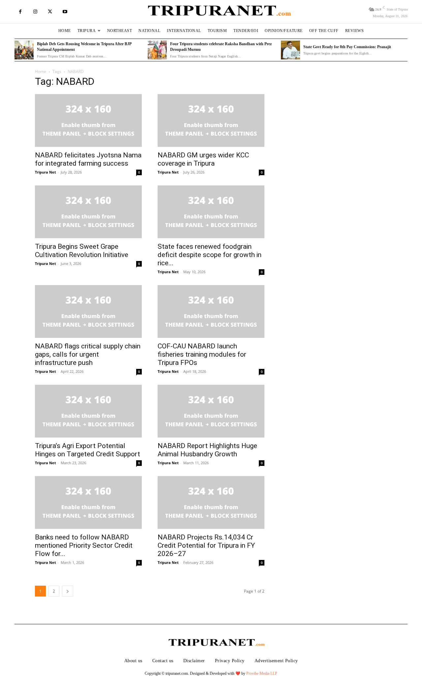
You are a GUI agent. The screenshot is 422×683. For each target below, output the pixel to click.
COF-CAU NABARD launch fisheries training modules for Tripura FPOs (202, 354)
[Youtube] (65, 11)
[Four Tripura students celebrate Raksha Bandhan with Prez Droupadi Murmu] (157, 50)
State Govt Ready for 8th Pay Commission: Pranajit (347, 47)
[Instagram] (35, 11)
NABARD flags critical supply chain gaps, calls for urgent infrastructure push (87, 354)
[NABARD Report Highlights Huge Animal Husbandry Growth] (211, 411)
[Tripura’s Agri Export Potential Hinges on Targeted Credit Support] (88, 411)
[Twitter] (50, 11)
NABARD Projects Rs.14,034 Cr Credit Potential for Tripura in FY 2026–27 (206, 545)
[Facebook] (20, 11)
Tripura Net (45, 172)
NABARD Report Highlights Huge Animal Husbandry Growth (207, 450)
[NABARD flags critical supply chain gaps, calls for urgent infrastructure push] (88, 311)
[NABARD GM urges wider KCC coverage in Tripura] (211, 120)
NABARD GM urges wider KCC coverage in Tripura (203, 159)
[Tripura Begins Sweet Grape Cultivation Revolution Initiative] (88, 211)
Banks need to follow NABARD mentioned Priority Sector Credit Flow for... (84, 545)
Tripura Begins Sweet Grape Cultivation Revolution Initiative (81, 251)
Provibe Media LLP (261, 673)
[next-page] (67, 591)
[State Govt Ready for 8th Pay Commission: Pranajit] (290, 50)
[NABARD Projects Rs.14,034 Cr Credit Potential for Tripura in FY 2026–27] (211, 502)
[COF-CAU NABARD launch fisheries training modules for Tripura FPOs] (211, 311)
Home (40, 71)
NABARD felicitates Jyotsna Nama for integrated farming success (88, 159)
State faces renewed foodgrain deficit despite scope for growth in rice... (209, 255)
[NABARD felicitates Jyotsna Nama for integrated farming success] (88, 120)
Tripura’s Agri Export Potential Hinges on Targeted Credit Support (87, 450)
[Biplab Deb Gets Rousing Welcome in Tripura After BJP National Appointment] (24, 50)
